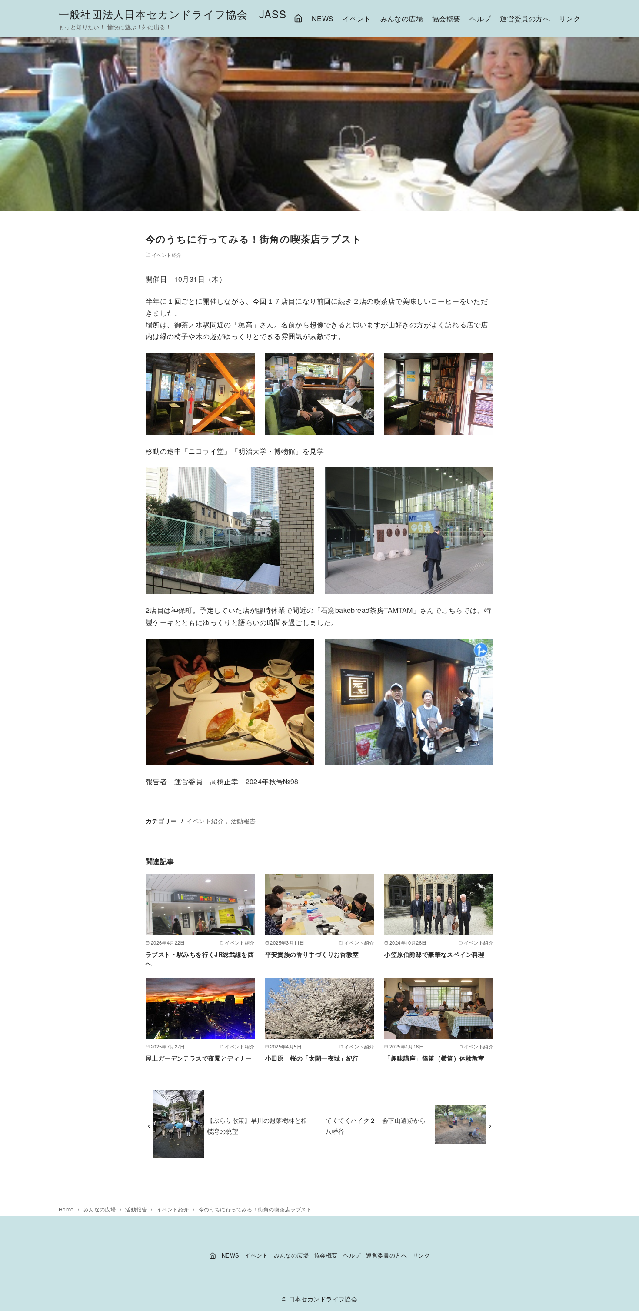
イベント (357, 18)
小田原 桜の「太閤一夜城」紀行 (312, 1058)
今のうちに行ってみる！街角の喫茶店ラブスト (255, 1209)
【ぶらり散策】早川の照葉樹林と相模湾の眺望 (257, 1125)
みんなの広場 (401, 18)
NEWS (323, 18)
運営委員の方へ (525, 18)
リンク (569, 18)
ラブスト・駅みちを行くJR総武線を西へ (200, 958)
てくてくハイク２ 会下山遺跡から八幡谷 (376, 1125)
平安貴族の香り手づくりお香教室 (312, 954)
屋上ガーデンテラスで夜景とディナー (199, 1058)
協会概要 (446, 18)
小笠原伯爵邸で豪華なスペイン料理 (434, 954)
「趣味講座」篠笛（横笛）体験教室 (434, 1058)
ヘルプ (480, 18)
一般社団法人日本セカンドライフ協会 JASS (172, 13)
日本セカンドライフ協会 (323, 1298)
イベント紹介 (166, 254)
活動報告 (243, 820)
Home (67, 1209)
